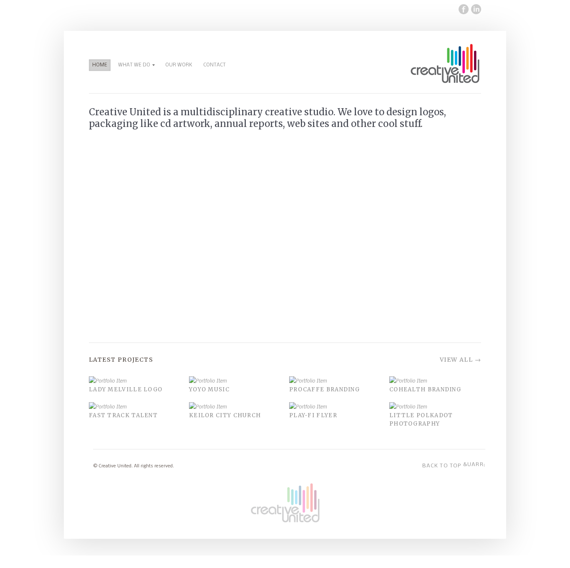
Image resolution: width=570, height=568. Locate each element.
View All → (460, 359)
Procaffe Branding (324, 389)
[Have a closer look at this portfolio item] (135, 380)
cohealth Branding (425, 389)
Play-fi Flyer (313, 415)
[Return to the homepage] (445, 82)
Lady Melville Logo (125, 389)
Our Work (178, 65)
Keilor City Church (225, 415)
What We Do (134, 65)
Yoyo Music (209, 389)
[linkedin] (475, 9)
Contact (214, 65)
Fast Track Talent (123, 415)
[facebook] (462, 9)
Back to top (453, 465)
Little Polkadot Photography (421, 419)
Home (99, 65)
